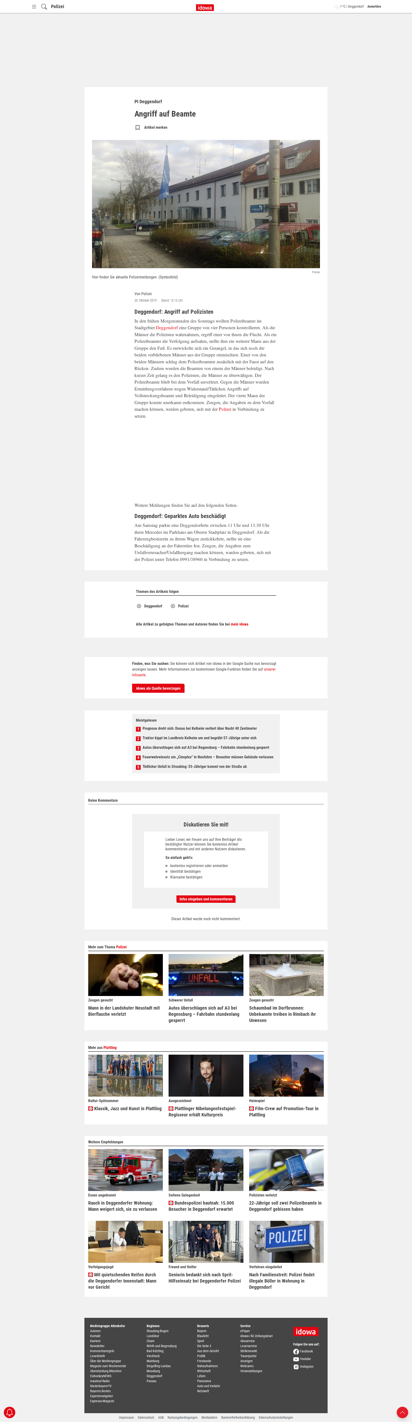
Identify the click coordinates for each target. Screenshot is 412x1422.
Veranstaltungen (251, 1371)
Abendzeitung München (106, 1371)
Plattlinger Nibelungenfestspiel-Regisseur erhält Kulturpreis (202, 1112)
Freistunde (204, 1361)
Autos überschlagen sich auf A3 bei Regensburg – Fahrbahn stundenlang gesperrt (206, 747)
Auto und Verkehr (208, 1386)
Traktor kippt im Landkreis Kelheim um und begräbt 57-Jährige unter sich (200, 738)
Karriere (95, 1341)
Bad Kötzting (155, 1351)
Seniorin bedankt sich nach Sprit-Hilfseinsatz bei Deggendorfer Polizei (205, 1278)
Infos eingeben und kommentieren (206, 899)
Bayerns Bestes (100, 1391)
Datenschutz (146, 1417)
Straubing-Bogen (158, 1331)
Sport (200, 1341)
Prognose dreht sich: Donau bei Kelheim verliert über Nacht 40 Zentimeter (200, 728)
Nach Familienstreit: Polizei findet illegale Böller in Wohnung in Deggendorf (281, 1281)
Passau (151, 1381)
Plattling (110, 1047)
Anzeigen (246, 1361)
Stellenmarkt (248, 1351)
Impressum (126, 1417)
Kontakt (95, 1336)
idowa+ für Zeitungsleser (256, 1336)
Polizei (57, 6)
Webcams (246, 1366)
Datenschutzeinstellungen (276, 1417)
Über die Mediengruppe (105, 1361)
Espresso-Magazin (102, 1401)
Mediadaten (209, 1417)
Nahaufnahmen (207, 1366)
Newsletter (97, 1346)
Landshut (153, 1336)
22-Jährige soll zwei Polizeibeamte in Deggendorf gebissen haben (285, 1206)
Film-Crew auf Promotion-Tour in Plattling (284, 1112)
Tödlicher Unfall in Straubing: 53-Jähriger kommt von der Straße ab (195, 766)
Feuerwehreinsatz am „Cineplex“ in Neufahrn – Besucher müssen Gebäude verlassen (208, 757)
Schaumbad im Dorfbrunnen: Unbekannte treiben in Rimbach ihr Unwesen (282, 1014)
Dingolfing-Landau (159, 1366)
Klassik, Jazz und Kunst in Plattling (127, 1108)
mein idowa (239, 624)
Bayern (201, 1331)
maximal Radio (100, 1381)
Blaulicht (203, 1336)
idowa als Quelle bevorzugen (158, 688)
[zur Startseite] (307, 1330)
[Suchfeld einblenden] (44, 6)
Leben (201, 1376)
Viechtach (153, 1356)
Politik (201, 1356)
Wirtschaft (204, 1371)
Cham (150, 1341)
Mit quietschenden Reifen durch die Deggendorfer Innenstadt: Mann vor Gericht (122, 1281)
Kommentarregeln (102, 1351)
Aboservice (247, 1341)
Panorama (204, 1381)
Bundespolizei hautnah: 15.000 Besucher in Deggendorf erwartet (201, 1206)
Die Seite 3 (204, 1346)
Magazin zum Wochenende (108, 1366)
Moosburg (153, 1371)
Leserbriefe (97, 1356)
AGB (161, 1417)
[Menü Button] (34, 6)
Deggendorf (167, 327)
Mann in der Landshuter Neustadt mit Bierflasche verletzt (124, 1011)
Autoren (95, 1331)
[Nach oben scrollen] (402, 1412)
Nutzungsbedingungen (183, 1417)
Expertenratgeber (101, 1396)
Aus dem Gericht (208, 1351)
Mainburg (153, 1361)
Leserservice (248, 1346)
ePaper (245, 1331)
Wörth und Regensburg (162, 1346)
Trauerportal (248, 1356)
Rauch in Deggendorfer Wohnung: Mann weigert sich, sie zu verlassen (122, 1206)
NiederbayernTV (101, 1386)
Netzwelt (203, 1391)
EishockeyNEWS (100, 1376)
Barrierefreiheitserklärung (238, 1417)
